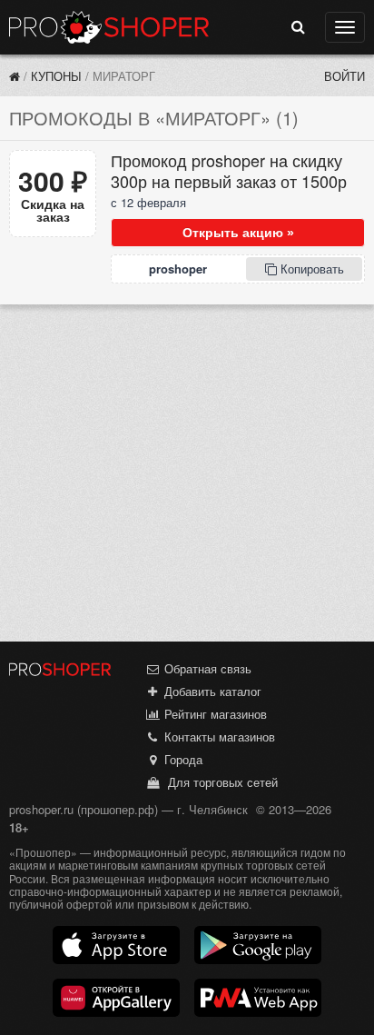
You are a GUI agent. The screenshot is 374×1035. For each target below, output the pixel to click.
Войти (344, 76)
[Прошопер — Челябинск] (14, 76)
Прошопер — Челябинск (109, 27)
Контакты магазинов (218, 736)
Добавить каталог (211, 691)
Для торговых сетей (219, 782)
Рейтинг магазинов (214, 713)
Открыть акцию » (238, 232)
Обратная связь (206, 668)
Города (181, 759)
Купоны (56, 76)
